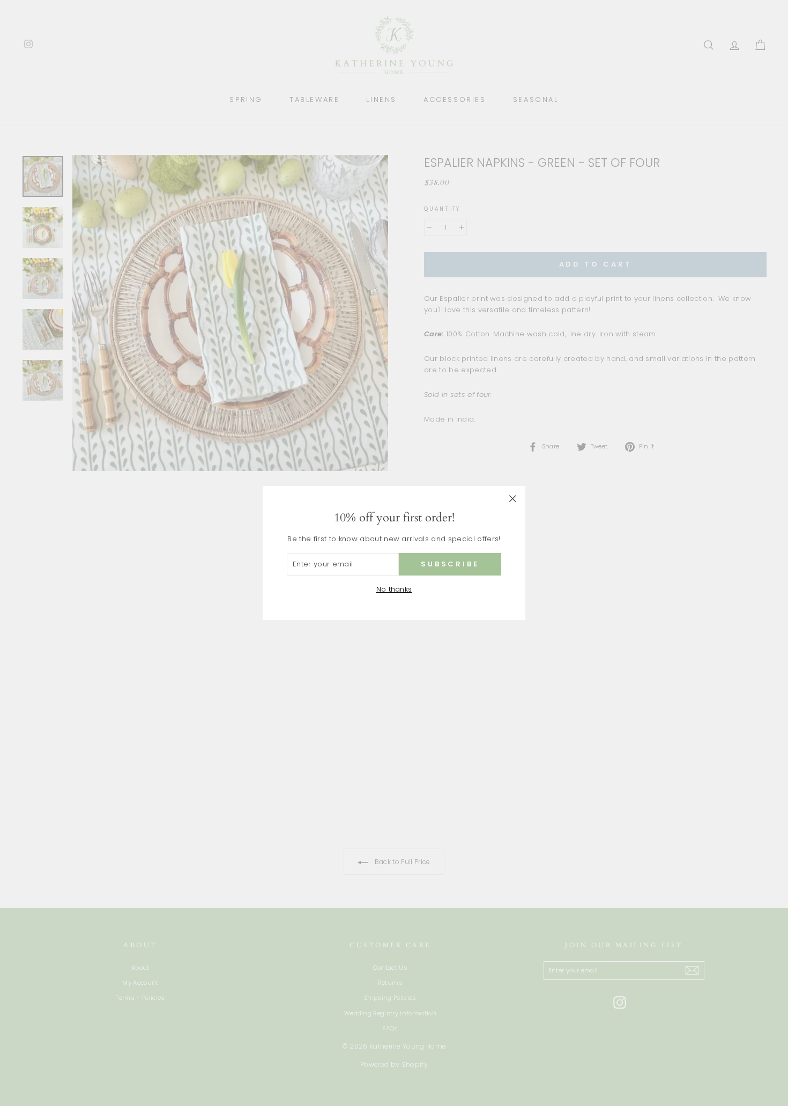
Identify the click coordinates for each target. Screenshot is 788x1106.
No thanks (394, 589)
